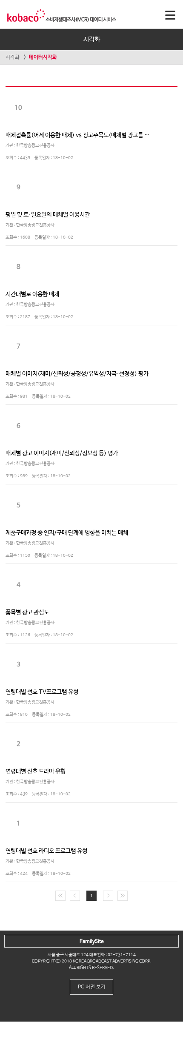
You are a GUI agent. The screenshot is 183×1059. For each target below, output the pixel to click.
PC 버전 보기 (92, 987)
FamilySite (92, 942)
